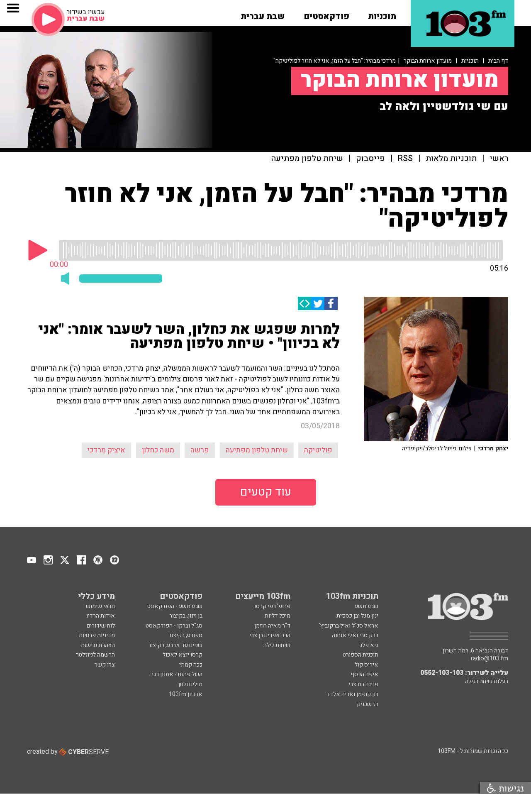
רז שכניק (367, 704)
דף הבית (498, 60)
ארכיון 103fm (185, 694)
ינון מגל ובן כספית (357, 616)
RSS (405, 158)
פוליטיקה (318, 450)
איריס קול (366, 665)
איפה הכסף (364, 674)
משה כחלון (158, 450)
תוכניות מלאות (451, 158)
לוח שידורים (101, 626)
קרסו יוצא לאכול (182, 655)
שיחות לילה (276, 645)
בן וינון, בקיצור (185, 616)
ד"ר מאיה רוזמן (272, 626)
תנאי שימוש (100, 606)
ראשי (499, 158)
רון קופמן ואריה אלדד (352, 694)
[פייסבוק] (331, 303)
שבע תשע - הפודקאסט (174, 606)
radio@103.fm (489, 659)
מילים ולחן (190, 684)
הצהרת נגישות (98, 645)
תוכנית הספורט (360, 655)
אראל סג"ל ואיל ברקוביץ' (348, 626)
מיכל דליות (277, 616)
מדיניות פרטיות (97, 635)
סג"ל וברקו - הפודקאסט (174, 626)
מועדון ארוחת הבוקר (428, 60)
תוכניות (470, 60)
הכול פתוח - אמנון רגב (176, 674)
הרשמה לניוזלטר (95, 655)
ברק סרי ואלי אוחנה (355, 635)
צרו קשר (105, 665)
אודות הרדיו (100, 616)
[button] (382, 13)
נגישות (510, 788)
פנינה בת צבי (363, 684)
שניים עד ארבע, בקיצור (175, 645)
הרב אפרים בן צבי (269, 635)
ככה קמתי (190, 665)
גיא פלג (369, 645)
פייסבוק (370, 158)
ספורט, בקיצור (185, 635)
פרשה (199, 450)
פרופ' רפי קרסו (272, 606)
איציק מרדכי (106, 450)
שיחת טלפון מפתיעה (307, 158)
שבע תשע (366, 606)
